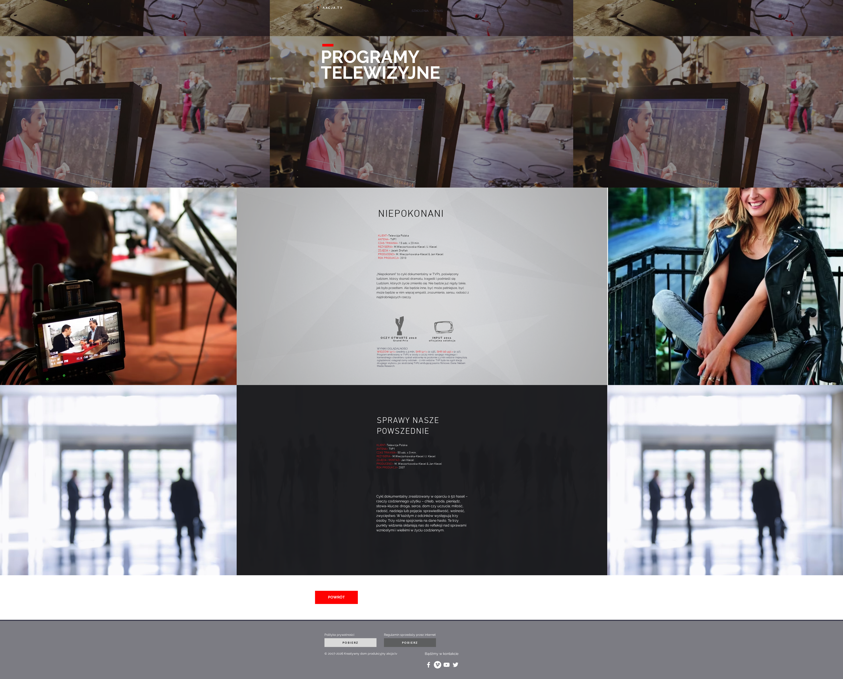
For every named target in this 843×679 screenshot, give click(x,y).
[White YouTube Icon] (446, 664)
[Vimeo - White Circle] (437, 664)
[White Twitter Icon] (455, 664)
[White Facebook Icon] (428, 664)
